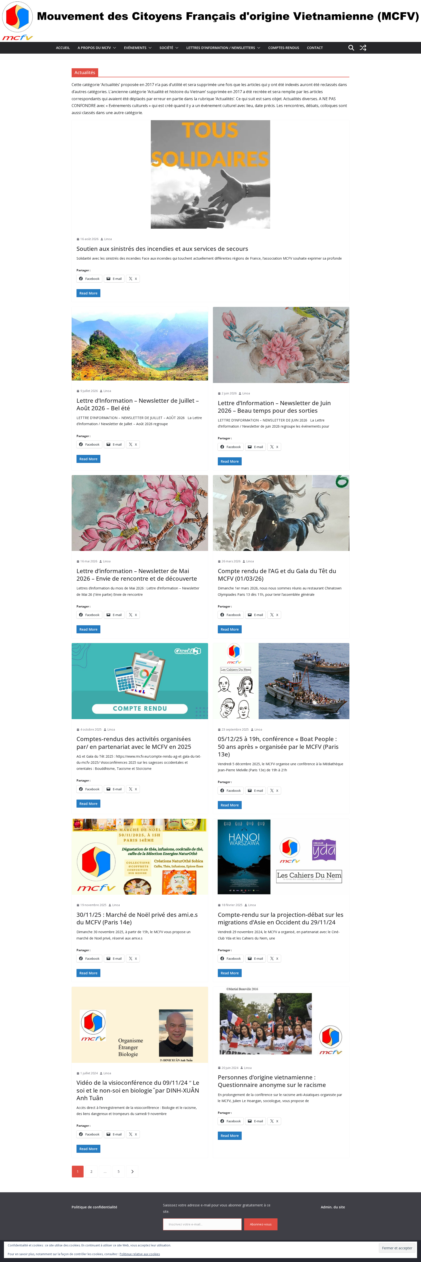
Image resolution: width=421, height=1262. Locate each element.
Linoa (108, 239)
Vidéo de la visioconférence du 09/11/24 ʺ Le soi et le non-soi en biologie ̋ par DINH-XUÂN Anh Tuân (138, 1090)
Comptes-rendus (283, 47)
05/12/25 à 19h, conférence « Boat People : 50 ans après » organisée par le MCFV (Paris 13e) (278, 746)
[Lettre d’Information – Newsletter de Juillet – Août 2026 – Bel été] (140, 344)
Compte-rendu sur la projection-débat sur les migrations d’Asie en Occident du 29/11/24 (281, 918)
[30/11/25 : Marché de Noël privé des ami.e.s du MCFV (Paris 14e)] (140, 857)
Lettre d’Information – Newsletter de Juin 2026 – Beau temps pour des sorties (274, 406)
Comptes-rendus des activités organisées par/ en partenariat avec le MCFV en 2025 (134, 742)
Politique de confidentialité (94, 1207)
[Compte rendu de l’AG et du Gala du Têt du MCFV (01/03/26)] (281, 513)
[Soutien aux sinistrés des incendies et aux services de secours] (210, 174)
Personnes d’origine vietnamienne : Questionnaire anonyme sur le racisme (272, 1081)
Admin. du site (333, 1207)
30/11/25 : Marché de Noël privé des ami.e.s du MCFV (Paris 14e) (137, 918)
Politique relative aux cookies (140, 1254)
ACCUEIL (63, 47)
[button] (113, 47)
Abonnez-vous (261, 1224)
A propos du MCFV (94, 47)
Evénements (135, 47)
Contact (315, 47)
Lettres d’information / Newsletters (220, 47)
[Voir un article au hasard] (363, 48)
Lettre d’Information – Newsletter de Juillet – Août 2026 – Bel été (138, 404)
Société (166, 47)
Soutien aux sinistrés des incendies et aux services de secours (162, 249)
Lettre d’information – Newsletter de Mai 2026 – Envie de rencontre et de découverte (137, 574)
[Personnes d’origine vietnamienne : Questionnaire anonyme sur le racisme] (281, 1022)
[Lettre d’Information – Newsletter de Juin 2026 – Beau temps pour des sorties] (281, 345)
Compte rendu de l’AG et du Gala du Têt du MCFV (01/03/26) (277, 574)
